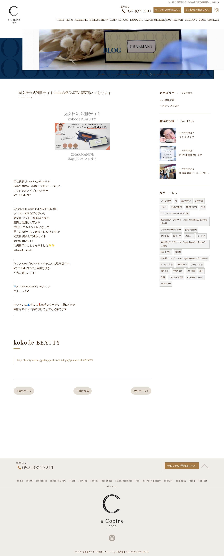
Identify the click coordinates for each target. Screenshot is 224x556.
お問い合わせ (191, 229)
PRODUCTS (191, 207)
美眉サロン (178, 271)
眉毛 (201, 271)
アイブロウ (166, 201)
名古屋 (178, 252)
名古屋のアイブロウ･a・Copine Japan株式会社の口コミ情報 (184, 244)
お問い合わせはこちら (197, 10)
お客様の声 (168, 100)
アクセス (165, 236)
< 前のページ (23, 391)
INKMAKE (182, 265)
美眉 (163, 277)
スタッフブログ (170, 106)
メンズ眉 (191, 271)
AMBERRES (176, 207)
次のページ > (141, 391)
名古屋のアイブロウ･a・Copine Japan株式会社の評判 (184, 258)
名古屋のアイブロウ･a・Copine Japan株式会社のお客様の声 (184, 222)
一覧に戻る (82, 391)
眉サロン (165, 271)
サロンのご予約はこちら (168, 10)
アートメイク (197, 265)
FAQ (203, 207)
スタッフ (177, 236)
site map (112, 486)
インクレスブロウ (195, 277)
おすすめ (199, 201)
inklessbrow (166, 284)
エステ (164, 207)
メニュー (189, 236)
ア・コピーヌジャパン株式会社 (175, 213)
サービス (201, 236)
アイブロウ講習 (176, 277)
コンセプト (166, 252)
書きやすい (186, 201)
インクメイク (167, 265)
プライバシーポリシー (171, 229)
